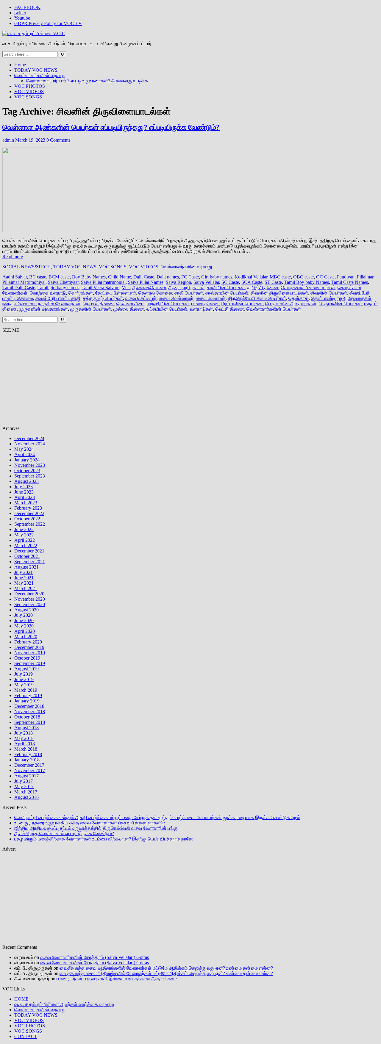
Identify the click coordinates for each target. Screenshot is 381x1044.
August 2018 (26, 727)
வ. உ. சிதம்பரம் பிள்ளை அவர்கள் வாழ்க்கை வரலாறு (64, 1004)
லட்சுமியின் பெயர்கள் (166, 309)
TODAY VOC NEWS (35, 70)
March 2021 (25, 588)
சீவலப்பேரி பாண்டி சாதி (57, 298)
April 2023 (24, 497)
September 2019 (29, 663)
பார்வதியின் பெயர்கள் (168, 303)
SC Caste (230, 282)
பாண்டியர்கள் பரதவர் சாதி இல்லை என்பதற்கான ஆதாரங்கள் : (117, 978)
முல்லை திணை (128, 309)
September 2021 (29, 561)
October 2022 (27, 518)
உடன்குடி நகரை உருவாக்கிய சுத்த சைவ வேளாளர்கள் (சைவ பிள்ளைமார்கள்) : (89, 822)
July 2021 (23, 572)
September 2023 (29, 475)
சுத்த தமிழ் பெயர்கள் (103, 298)
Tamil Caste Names (349, 282)
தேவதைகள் (359, 298)
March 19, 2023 (30, 140)
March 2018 (25, 749)
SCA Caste (251, 282)
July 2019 (23, 674)
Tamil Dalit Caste (18, 287)
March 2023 (25, 502)
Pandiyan (346, 276)
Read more (12, 256)
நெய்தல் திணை (98, 303)
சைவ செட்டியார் (141, 298)
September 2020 (29, 604)
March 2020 (25, 636)
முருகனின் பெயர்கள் (90, 309)
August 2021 (26, 566)
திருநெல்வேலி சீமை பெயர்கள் (257, 298)
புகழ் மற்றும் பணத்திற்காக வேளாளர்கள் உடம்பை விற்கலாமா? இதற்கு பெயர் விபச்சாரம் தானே (103, 838)
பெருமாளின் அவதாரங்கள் (290, 303)
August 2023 (26, 481)
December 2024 (29, 438)
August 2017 (26, 775)
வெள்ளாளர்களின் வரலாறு (39, 75)
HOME (21, 998)
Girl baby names (216, 276)
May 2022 (24, 534)
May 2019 (24, 684)
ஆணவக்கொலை (149, 287)
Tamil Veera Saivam (100, 287)
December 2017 (29, 765)
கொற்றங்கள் (80, 292)
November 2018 (29, 711)
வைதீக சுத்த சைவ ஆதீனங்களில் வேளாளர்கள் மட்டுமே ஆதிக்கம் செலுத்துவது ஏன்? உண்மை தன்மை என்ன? (166, 968)
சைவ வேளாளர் (211, 298)
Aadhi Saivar (14, 276)
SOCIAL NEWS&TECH (26, 266)
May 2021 (24, 583)
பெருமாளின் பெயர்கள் (340, 303)
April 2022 (24, 540)
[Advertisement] (181, 379)
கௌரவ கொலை (155, 292)
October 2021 (27, 556)
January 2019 (27, 700)
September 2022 (29, 524)
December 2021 (29, 550)
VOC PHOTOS (29, 86)
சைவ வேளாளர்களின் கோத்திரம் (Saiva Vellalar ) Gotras (94, 957)
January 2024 (27, 459)
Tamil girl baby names (58, 287)
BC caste (37, 276)
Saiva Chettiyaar (63, 282)
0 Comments (58, 140)
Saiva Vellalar (206, 282)
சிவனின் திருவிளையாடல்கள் (279, 292)
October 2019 (27, 657)
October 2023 (27, 470)
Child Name (119, 276)
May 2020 (24, 625)
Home (20, 64)
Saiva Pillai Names (145, 282)
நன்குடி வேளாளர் (19, 303)
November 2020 (29, 599)
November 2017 (29, 770)
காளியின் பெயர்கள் (226, 287)
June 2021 (24, 577)
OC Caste (325, 276)
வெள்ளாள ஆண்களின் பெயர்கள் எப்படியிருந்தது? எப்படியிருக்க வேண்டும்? (111, 127)
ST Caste (273, 282)
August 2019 (26, 668)
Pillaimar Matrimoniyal (24, 282)
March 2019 (25, 690)
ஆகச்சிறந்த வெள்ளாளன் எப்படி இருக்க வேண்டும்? (64, 833)
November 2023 (29, 465)
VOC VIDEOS (29, 91)
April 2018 (24, 743)
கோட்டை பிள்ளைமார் (115, 292)
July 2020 (23, 615)
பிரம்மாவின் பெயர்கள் (242, 303)
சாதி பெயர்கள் (188, 292)
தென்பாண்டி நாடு (328, 298)
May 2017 (24, 786)
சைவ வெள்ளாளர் (176, 298)
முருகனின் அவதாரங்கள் (43, 309)
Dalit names (168, 276)
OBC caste (303, 276)
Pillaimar (365, 276)
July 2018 (23, 732)
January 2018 (27, 759)
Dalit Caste (143, 276)
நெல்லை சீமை (130, 303)
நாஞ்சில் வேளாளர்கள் (59, 303)
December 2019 (29, 647)
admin (8, 140)
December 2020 (29, 593)
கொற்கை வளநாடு (48, 292)
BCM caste (59, 276)
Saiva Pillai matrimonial (103, 282)
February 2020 (28, 641)
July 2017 (23, 781)
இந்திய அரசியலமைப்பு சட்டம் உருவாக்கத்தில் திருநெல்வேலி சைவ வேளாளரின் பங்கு (96, 828)
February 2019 (28, 695)
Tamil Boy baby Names (306, 282)
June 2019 (24, 679)
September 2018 (29, 722)
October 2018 (27, 716)
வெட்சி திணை (229, 309)
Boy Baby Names (89, 276)
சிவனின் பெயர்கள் (328, 292)
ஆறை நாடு (179, 287)
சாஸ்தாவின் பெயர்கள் (226, 292)
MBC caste (280, 276)
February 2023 (28, 508)
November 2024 (29, 443)
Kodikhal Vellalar (251, 276)
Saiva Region (178, 282)
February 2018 (28, 754)
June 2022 (24, 529)
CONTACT (25, 1036)
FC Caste (190, 276)
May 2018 (24, 738)
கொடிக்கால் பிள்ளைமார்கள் (308, 287)
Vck (126, 287)
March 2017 (25, 791)
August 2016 (26, 797)
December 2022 (29, 513)
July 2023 (23, 486)
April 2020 (24, 631)
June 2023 (24, 491)
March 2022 (25, 545)
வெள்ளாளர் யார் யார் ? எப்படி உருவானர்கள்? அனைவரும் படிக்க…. (90, 80)
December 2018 (29, 706)
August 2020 (26, 609)
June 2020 (24, 620)
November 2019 (29, 652)
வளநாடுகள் (201, 309)
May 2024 (24, 449)
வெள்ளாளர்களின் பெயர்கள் (273, 309)
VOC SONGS (28, 96)
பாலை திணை (205, 303)
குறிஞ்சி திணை (263, 287)
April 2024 (24, 454)
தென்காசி (298, 298)
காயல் (198, 287)
